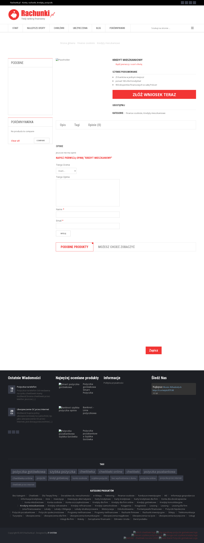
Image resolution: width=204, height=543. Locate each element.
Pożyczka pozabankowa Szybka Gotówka (90, 435)
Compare (40, 140)
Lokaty (47, 509)
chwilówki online (110, 472)
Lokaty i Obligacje (62, 509)
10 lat (155, 393)
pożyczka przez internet (171, 478)
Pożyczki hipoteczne (175, 509)
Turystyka (17, 515)
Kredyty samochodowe (106, 505)
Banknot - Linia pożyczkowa (89, 410)
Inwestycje (59, 498)
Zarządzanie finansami (99, 519)
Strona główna (67, 43)
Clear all (15, 140)
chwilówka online (23, 478)
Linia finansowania (31, 509)
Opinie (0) (94, 125)
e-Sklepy (97, 495)
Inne (48, 498)
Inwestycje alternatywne (79, 498)
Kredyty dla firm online (122, 502)
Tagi (77, 125)
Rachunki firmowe (130, 512)
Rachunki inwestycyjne (154, 512)
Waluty (80, 519)
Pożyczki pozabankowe (23, 512)
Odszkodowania (125, 509)
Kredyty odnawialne (57, 505)
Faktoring (109, 495)
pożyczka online (148, 478)
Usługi (192, 515)
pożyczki (41, 478)
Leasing (153, 505)
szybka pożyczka (62, 471)
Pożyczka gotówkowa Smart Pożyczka (89, 388)
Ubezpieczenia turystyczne (172, 515)
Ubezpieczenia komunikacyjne (85, 515)
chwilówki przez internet (23, 484)
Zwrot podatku (140, 519)
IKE (165, 495)
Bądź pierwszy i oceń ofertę (129, 64)
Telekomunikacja (186, 512)
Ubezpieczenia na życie (143, 515)
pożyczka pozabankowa (159, 472)
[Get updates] (194, 2)
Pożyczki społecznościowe (51, 512)
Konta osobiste (54, 502)
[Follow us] (186, 2)
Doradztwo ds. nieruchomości (75, 495)
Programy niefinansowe (79, 512)
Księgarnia (126, 505)
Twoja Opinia (63, 177)
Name (60, 209)
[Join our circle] (190, 2)
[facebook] (9, 432)
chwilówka (87, 471)
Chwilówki (110, 300)
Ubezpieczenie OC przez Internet (33, 409)
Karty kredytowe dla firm (146, 498)
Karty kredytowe (103, 498)
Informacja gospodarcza (183, 495)
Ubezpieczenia (33, 515)
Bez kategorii (19, 495)
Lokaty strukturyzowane (86, 509)
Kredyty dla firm (100, 502)
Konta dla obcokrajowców (173, 498)
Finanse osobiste (86, 43)
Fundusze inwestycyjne (149, 495)
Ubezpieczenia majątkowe (116, 515)
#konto (166, 387)
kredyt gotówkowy (59, 478)
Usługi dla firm (67, 519)
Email (59, 220)
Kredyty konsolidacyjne (38, 112)
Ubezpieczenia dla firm (55, 515)
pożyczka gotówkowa (29, 471)
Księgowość (140, 505)
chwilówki (133, 472)
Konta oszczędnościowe (77, 502)
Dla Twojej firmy (49, 495)
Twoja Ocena (63, 164)
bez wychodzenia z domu (124, 478)
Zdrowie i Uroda (121, 519)
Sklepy (171, 512)
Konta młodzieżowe (34, 502)
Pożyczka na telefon (26, 386)
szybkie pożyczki (99, 478)
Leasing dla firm (179, 505)
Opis (63, 125)
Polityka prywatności (113, 382)
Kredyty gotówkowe (146, 502)
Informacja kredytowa (31, 498)
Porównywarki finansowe (149, 509)
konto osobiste (80, 478)
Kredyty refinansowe (81, 505)
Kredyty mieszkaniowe (108, 43)
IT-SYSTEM (52, 533)
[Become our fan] (182, 2)
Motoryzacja (108, 509)
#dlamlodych (176, 387)
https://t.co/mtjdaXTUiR (163, 390)
